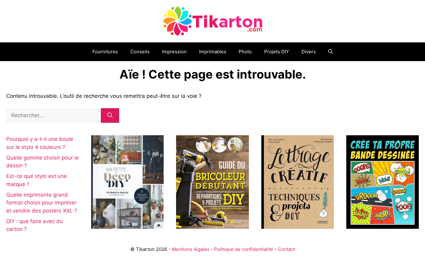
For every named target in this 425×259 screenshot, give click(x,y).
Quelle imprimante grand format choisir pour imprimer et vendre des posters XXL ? (41, 203)
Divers (308, 52)
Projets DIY (276, 52)
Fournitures (105, 52)
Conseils (140, 52)
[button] (330, 51)
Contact (286, 249)
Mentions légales (190, 249)
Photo (245, 52)
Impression (174, 52)
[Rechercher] (110, 115)
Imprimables (212, 52)
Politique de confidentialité (243, 249)
